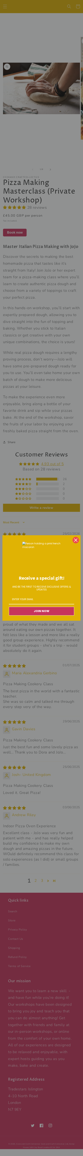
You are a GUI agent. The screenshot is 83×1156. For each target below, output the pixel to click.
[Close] (76, 540)
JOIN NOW (41, 611)
